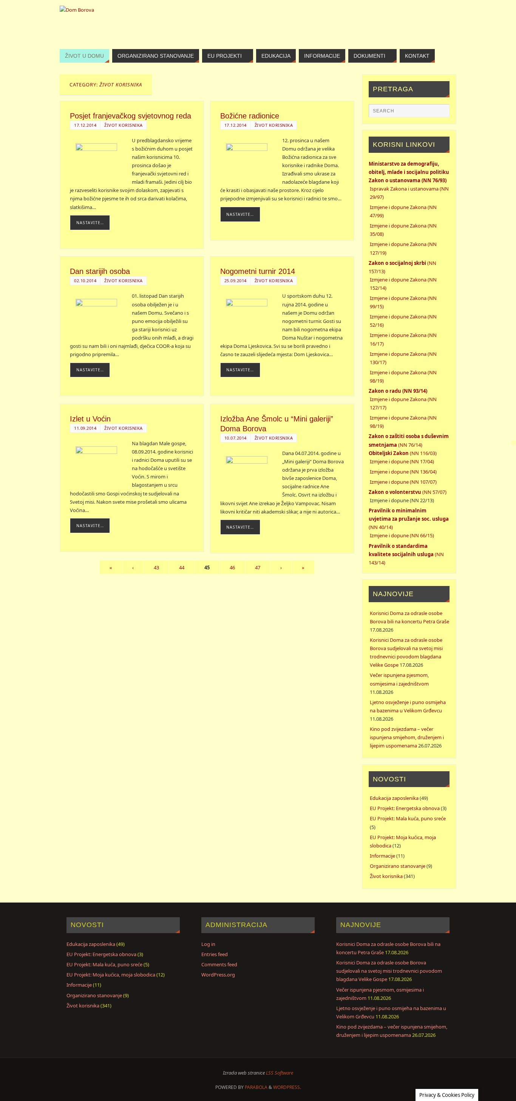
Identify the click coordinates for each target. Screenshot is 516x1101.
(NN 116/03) (403, 453)
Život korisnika (123, 125)
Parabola (256, 1087)
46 (232, 567)
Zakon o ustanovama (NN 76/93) (407, 180)
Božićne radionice (249, 116)
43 (156, 567)
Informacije (382, 855)
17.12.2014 (85, 125)
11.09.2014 (85, 428)
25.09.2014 (235, 280)
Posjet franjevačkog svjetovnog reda (130, 116)
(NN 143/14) (406, 554)
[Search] (440, 113)
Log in (208, 944)
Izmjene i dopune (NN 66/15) (402, 535)
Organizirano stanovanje (397, 866)
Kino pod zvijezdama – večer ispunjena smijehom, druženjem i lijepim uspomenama (407, 737)
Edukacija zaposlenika (394, 798)
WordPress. (287, 1087)
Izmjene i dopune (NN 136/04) (403, 471)
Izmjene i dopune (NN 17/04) (402, 461)
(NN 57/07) (407, 492)
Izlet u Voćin (90, 419)
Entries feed (214, 954)
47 (257, 567)
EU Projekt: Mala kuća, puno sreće (408, 818)
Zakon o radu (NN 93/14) (398, 391)
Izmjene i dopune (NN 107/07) (403, 481)
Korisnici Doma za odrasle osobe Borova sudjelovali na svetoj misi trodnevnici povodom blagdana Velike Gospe (389, 971)
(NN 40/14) (409, 519)
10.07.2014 (235, 438)
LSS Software (279, 1072)
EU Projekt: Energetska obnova (405, 808)
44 (181, 567)
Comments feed (219, 964)
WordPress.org (218, 974)
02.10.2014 (85, 280)
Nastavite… (90, 222)
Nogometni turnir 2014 (257, 271)
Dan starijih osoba (100, 271)
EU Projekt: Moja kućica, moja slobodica (110, 974)
